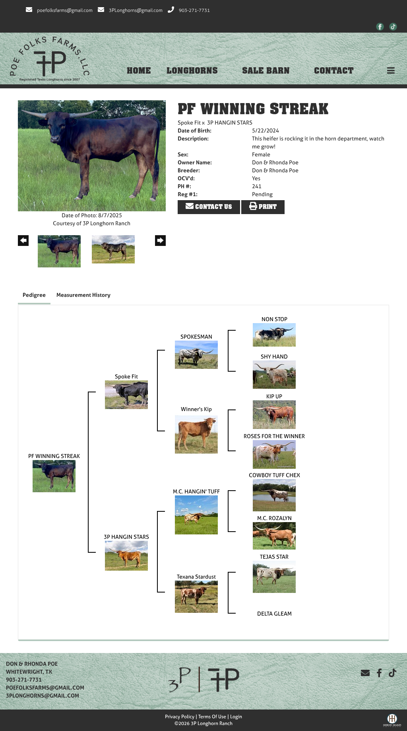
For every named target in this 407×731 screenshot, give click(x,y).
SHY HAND (274, 356)
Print (267, 207)
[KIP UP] (274, 413)
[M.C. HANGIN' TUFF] (196, 514)
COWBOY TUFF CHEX (274, 475)
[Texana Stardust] (196, 596)
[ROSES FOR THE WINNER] (274, 453)
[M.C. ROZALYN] (274, 535)
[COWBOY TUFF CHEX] (274, 494)
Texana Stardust (196, 576)
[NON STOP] (274, 334)
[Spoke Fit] (126, 394)
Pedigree (34, 294)
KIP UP (274, 396)
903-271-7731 (194, 10)
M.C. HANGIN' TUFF (196, 491)
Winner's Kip (196, 409)
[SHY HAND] (274, 374)
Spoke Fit (189, 122)
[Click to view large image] (92, 155)
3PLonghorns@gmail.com (136, 10)
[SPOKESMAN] (196, 354)
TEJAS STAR (274, 556)
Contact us (213, 207)
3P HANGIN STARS (229, 122)
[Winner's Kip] (196, 433)
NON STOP (274, 319)
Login (236, 716)
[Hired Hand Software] (392, 719)
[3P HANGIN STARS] (126, 555)
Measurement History (83, 294)
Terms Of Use (212, 716)
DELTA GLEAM (274, 613)
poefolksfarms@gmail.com (65, 10)
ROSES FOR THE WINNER (274, 436)
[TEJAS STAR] (274, 576)
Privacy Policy (179, 716)
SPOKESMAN (196, 336)
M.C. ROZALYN (274, 518)
